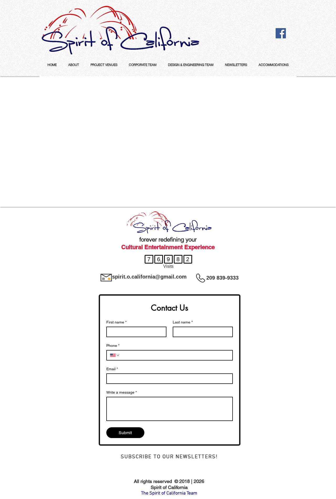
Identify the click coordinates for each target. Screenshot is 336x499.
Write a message (121, 392)
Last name (183, 322)
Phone (112, 345)
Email (112, 369)
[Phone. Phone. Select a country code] (115, 355)
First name (116, 322)
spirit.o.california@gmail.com (149, 277)
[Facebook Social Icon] (281, 33)
